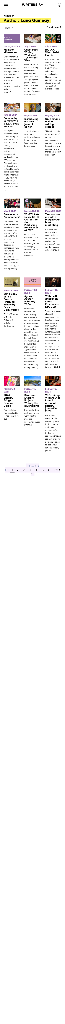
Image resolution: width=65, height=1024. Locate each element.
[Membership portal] (59, 4)
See (53, 27)
